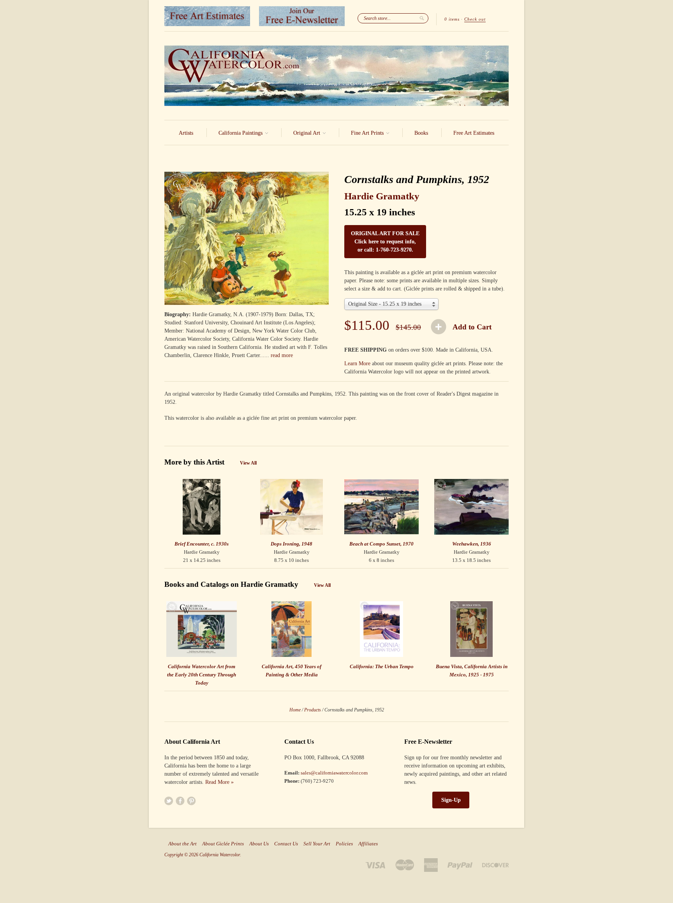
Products (312, 710)
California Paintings (241, 133)
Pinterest (191, 800)
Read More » (219, 782)
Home (295, 710)
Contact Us (286, 844)
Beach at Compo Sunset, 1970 (381, 544)
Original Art (307, 133)
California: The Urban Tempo (382, 666)
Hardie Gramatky (381, 196)
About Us (259, 844)
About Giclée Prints (223, 844)
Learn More (357, 363)
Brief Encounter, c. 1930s (201, 544)
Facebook (180, 800)
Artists (186, 133)
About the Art (182, 844)
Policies (344, 844)
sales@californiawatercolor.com (334, 773)
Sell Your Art (316, 844)
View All (248, 463)
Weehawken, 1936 (471, 544)
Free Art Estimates (473, 133)
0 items (452, 19)
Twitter (168, 800)
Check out (475, 19)
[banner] (336, 76)
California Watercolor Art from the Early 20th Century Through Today (201, 675)
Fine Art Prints (368, 133)
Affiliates (368, 844)
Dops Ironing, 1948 (291, 544)
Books (421, 133)
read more (282, 355)
